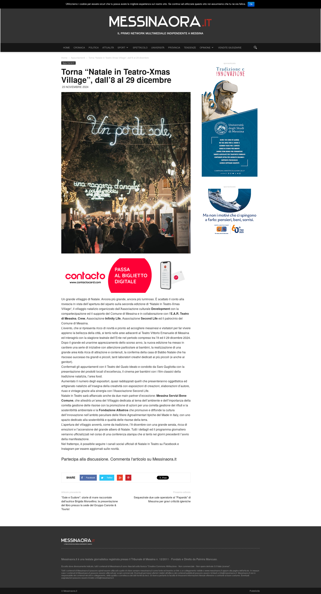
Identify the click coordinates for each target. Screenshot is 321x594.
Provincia (174, 47)
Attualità (108, 47)
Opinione (205, 47)
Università (157, 47)
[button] (255, 47)
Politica (94, 47)
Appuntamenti (68, 63)
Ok (251, 4)
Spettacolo (140, 47)
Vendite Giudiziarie (229, 47)
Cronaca (79, 47)
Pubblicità (255, 590)
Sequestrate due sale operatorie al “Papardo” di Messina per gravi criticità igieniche (162, 499)
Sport (121, 47)
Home (66, 47)
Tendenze (190, 47)
